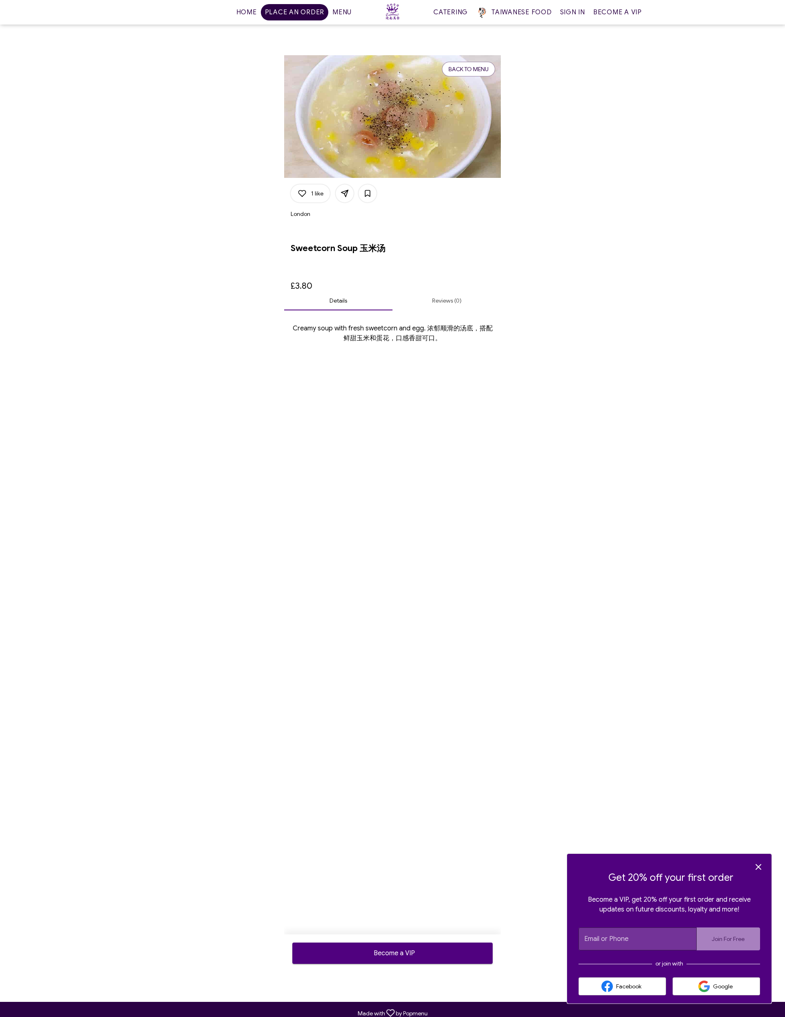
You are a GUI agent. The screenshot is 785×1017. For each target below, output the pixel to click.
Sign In (572, 12)
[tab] (338, 300)
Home (246, 12)
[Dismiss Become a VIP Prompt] (758, 867)
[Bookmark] (368, 193)
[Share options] (345, 193)
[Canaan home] (392, 12)
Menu (342, 12)
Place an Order (295, 12)
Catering (450, 12)
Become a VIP (617, 12)
